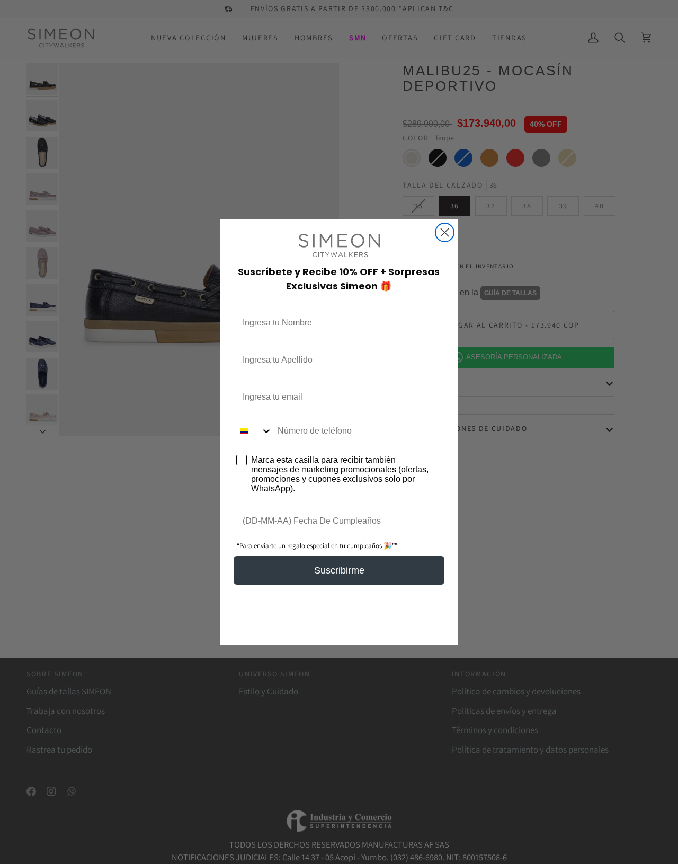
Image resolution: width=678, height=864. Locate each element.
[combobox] (253, 431)
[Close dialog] (444, 232)
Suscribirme (339, 570)
